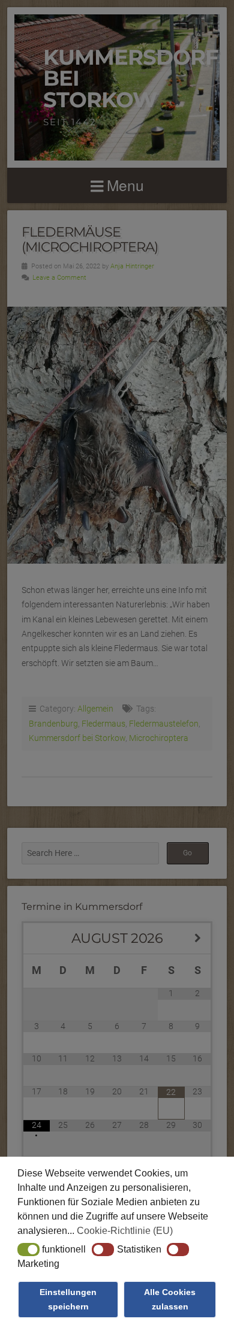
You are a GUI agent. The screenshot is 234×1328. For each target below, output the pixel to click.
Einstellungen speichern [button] (68, 1299)
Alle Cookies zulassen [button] (170, 1299)
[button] (28, 1249)
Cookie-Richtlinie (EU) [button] (125, 1231)
